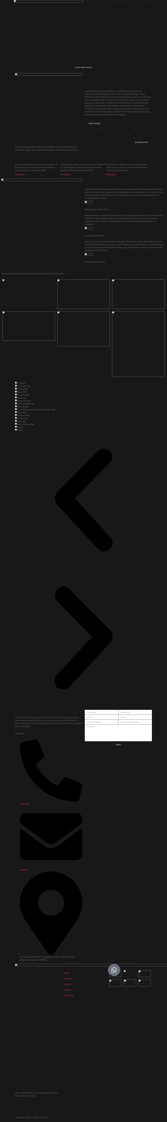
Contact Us (146, 6)
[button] (83, 500)
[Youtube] (37, 1112)
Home (104, 6)
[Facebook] (37, 1103)
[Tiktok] (37, 1106)
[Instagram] (37, 1109)
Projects (135, 6)
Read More (20, 175)
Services (124, 6)
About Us (114, 6)
